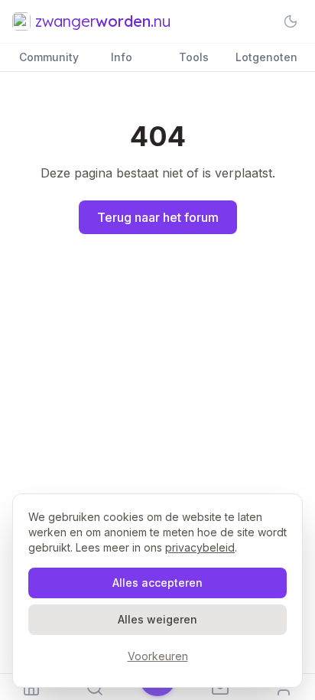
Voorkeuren (158, 656)
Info (121, 56)
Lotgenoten (266, 56)
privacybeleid (200, 547)
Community (49, 56)
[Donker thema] (290, 21)
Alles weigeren (157, 619)
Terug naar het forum (158, 217)
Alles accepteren (157, 582)
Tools (194, 56)
